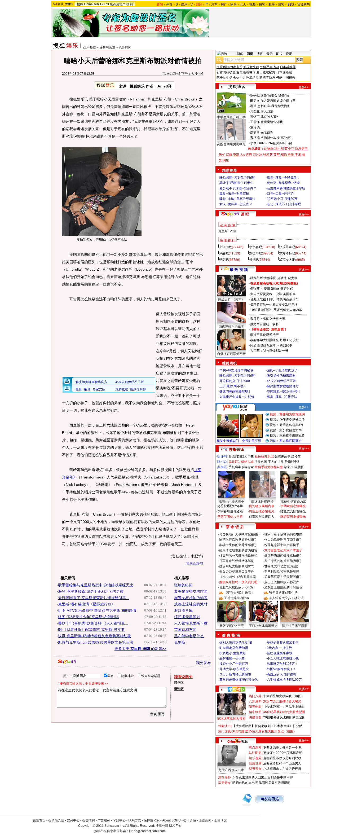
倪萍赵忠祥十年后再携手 (281, 545)
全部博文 (220, 820)
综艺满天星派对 (187, 617)
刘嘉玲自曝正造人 (261, 516)
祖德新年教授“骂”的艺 (276, 138)
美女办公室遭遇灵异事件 (236, 571)
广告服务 (104, 820)
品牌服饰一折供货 (232, 658)
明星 (226, 160)
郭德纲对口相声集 (241, 456)
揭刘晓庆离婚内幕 (261, 506)
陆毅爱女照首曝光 (293, 511)
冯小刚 (279, 149)
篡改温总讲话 (245, 72)
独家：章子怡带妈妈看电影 (283, 534)
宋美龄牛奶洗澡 (228, 78)
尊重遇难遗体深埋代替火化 (238, 680)
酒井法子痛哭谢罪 (294, 626)
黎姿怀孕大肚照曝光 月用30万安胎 (274, 340)
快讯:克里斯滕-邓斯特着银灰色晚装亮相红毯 (94, 636)
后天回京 (267, 111)
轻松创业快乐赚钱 (279, 653)
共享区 (222, 467)
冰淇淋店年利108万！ (282, 664)
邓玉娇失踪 (251, 67)
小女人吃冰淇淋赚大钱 (283, 658)
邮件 (271, 4)
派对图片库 (183, 610)
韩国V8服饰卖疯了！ (281, 669)
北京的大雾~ (269, 116)
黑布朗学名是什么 (189, 636)
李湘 (298, 154)
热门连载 (224, 731)
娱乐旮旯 (255, 758)
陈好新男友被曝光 (293, 516)
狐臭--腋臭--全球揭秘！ (283, 177)
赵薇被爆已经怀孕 (230, 506)
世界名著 (260, 462)
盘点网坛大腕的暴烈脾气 (236, 566)
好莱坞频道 (107, 47)
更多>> (304, 87)
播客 (262, 4)
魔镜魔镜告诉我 (272, 122)
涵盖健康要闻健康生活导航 (286, 188)
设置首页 (39, 820)
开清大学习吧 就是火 (234, 669)
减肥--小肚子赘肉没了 (282, 370)
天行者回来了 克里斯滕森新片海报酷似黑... (93, 598)
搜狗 (129, 4)
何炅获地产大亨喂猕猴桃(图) (239, 534)
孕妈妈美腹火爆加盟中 (283, 642)
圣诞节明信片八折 (230, 516)
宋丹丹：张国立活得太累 (267, 319)
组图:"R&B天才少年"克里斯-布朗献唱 (88, 617)
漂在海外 (224, 777)
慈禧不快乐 (267, 78)
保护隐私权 (152, 820)
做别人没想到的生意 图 (235, 642)
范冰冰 (257, 154)
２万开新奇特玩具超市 (235, 674)
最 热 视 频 (239, 269)
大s (242, 154)
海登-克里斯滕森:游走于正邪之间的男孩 (90, 591)
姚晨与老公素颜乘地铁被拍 (238, 555)
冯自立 (255, 111)
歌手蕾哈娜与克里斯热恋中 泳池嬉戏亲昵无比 (95, 585)
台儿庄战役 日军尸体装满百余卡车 (274, 299)
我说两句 (303, 4)
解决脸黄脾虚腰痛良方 (283, 386)
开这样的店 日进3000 (234, 381)
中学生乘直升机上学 (231, 117)
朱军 (222, 154)
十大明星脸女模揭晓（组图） (283, 696)
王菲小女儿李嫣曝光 (263, 626)
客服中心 (119, 820)
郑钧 (284, 154)
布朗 (233, 231)
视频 (252, 4)
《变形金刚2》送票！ (239, 593)
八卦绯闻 (125, 47)
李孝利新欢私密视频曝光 (281, 571)
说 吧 (245, 214)
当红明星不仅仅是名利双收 (282, 758)
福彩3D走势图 (294, 467)
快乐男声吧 (287, 247)
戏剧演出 (224, 726)
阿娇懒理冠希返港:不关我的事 (271, 345)
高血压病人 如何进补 (281, 674)
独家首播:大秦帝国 (263, 278)
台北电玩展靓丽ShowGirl (237, 587)
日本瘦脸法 (284, 72)
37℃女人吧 (287, 260)
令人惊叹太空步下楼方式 (286, 598)
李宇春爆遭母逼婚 (230, 511)
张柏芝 (268, 154)
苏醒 (276, 154)
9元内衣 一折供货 (279, 648)
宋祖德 (255, 138)
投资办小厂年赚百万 (233, 664)
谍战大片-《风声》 (231, 300)
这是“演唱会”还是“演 (275, 95)
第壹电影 (255, 707)
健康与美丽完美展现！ (235, 391)
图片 (279, 54)
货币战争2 (292, 462)
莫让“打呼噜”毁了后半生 (236, 183)
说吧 (289, 54)
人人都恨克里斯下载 (191, 623)
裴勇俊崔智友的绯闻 (191, 591)
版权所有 (175, 826)
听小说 (222, 462)
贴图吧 (224, 260)
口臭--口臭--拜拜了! (280, 193)
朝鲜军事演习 (269, 67)
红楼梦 (296, 456)
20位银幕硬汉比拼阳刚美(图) (283, 717)
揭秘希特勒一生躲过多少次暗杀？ (274, 304)
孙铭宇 (255, 116)
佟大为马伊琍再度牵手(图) (282, 540)
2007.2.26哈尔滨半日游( (274, 143)
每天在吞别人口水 (231, 770)
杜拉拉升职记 (264, 456)
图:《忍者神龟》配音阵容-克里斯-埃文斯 (91, 629)
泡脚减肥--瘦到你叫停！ (284, 391)
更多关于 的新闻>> (140, 649)
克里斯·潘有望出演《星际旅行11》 (86, 604)
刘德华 (268, 149)
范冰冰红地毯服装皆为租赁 (238, 550)
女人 (243, 4)
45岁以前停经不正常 (281, 381)
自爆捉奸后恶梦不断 (231, 354)
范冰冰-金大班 (287, 278)
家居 (233, 4)
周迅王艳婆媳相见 (261, 511)
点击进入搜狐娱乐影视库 (281, 582)
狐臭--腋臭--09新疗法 (282, 397)
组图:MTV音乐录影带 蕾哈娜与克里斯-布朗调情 (97, 610)
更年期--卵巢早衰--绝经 (283, 183)
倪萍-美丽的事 (286, 294)
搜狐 (80, 4)
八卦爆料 (255, 701)
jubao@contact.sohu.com (147, 831)
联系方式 (134, 820)
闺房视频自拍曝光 (231, 327)
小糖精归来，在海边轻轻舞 (282, 769)
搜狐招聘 (88, 820)
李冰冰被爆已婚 (262, 502)
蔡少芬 (289, 149)
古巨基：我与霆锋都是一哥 (269, 351)
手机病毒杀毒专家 (241, 467)
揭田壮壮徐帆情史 (231, 502)
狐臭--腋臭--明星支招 (234, 193)
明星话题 (255, 717)
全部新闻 (205, 820)
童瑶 (253, 127)
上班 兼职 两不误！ (232, 386)
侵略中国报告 (285, 78)
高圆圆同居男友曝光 (231, 144)
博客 (281, 4)
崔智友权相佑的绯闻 (191, 598)
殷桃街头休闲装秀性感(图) (237, 545)
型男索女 (255, 769)
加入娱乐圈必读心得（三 (278, 101)
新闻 (240, 54)
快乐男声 (301, 149)
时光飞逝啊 (265, 132)
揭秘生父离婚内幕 (293, 502)
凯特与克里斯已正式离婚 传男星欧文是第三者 (95, 642)
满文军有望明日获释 (264, 324)
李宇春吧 (255, 247)
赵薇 (229, 154)
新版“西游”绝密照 (231, 626)
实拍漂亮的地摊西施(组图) (282, 561)
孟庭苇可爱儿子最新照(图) (282, 577)
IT (206, 4)
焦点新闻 (255, 747)
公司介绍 (189, 820)
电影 (236, 154)
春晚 (291, 154)
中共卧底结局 (249, 78)
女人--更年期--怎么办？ (235, 204)
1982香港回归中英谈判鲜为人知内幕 (276, 310)
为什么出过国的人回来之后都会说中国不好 (262, 777)
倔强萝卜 (256, 289)
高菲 (253, 132)
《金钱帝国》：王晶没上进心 (283, 707)
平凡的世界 (276, 462)
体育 (169, 4)
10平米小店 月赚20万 (282, 199)
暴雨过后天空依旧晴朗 (274, 783)
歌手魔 (255, 95)
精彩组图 (255, 712)
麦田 (267, 289)
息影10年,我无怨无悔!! (273, 106)
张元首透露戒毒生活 (283, 593)
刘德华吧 (255, 253)
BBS (291, 4)
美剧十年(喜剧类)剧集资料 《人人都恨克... (93, 623)
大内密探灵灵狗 (261, 294)
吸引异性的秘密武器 (281, 375)
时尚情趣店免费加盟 (233, 648)
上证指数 (225, 247)
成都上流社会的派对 (191, 604)
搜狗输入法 (56, 820)
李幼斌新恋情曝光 (293, 506)
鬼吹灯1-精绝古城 (241, 462)
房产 (224, 4)
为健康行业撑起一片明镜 (236, 397)
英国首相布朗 (185, 629)
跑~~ (260, 127)
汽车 (214, 4)
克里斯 (179, 642)
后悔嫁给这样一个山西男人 (282, 763)
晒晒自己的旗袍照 (245, 783)
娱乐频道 (89, 47)
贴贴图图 (255, 753)
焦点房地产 (118, 4)
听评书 (222, 456)
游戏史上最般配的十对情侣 (283, 587)
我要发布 (203, 663)
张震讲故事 (282, 456)
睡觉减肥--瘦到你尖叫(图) (237, 177)
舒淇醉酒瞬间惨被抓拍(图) (282, 555)
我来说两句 (171, 74)
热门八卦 (255, 696)
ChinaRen (91, 4)
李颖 (253, 143)
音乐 (269, 54)
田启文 (255, 101)
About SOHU (171, 820)
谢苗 (253, 106)
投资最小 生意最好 (232, 653)
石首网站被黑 (226, 72)
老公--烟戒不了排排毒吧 (284, 204)
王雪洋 (255, 122)
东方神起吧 (287, 253)
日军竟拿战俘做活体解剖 (236, 561)
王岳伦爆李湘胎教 (236, 598)
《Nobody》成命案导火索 (237, 577)
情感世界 (255, 763)
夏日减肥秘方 (265, 72)
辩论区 (179, 689)
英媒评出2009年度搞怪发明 (282, 753)
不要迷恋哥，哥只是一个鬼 (282, 747)
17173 (104, 4)
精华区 (179, 682)
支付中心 (73, 820)
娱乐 (184, 4)
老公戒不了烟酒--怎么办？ (238, 188)
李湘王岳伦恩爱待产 (264, 335)
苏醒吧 (224, 253)
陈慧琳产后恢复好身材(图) (237, 540)
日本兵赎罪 (288, 67)
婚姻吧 (254, 260)
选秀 (249, 154)
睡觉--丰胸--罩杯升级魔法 (237, 199)
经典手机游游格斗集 (269, 467)
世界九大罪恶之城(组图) (281, 566)
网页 (250, 54)
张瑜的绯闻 (183, 585)
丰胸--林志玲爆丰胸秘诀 (236, 370)
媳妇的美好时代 (282, 289)
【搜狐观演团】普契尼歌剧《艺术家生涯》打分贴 (267, 726)
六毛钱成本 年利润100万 (284, 680)
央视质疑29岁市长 (229, 67)
